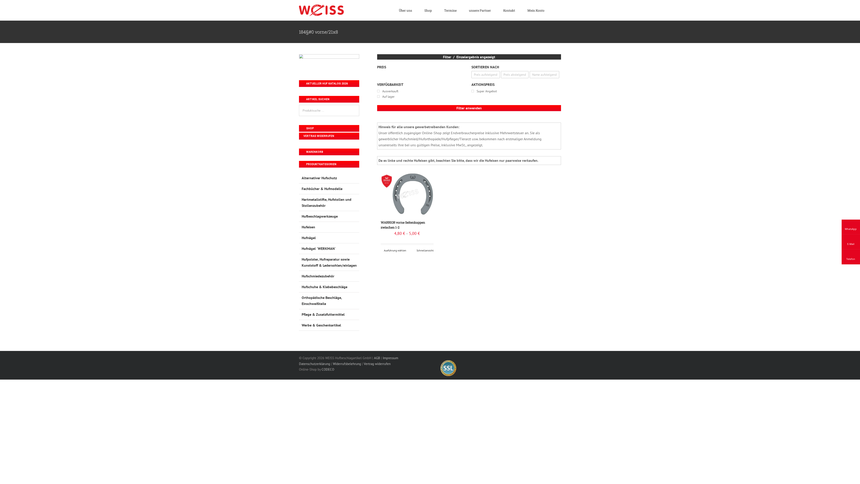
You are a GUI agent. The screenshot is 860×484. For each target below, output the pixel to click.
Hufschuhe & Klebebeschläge (324, 287)
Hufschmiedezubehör (318, 276)
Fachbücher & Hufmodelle (322, 188)
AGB (377, 358)
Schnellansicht (425, 250)
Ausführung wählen (395, 250)
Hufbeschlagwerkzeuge (320, 216)
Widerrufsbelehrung (347, 364)
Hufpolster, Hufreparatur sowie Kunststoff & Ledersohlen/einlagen (329, 262)
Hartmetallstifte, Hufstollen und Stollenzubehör (326, 202)
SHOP (309, 128)
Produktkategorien (320, 164)
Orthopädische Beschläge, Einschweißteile (322, 300)
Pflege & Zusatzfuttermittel (323, 314)
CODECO (328, 369)
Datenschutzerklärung (314, 364)
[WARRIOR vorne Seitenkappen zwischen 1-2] (407, 194)
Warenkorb (314, 151)
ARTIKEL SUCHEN (317, 99)
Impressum (390, 358)
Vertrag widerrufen (318, 136)
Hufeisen (308, 227)
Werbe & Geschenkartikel (321, 325)
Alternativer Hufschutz (319, 178)
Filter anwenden (469, 108)
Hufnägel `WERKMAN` (319, 248)
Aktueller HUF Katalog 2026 (326, 83)
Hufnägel (309, 238)
